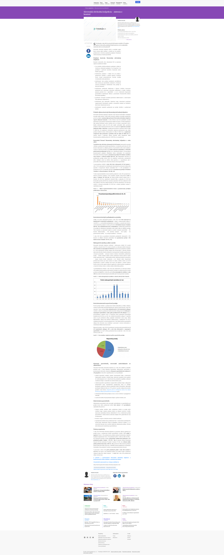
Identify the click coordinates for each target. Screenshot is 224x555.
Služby (137, 2)
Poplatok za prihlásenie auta (103, 544)
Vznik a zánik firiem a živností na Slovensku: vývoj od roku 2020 (110, 510)
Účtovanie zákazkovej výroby (123, 37)
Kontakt (129, 539)
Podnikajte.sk (101, 551)
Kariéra (128, 537)
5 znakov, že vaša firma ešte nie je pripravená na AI (110, 526)
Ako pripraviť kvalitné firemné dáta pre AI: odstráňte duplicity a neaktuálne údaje (112, 523)
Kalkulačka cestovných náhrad (104, 537)
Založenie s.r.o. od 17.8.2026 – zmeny (111, 513)
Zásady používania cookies (116, 551)
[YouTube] (93, 537)
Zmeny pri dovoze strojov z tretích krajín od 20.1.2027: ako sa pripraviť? (101, 499)
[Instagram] (90, 537)
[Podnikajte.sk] (88, 3)
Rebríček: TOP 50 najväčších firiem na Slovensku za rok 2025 (92, 523)
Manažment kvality (111, 467)
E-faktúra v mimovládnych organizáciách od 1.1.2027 (130, 513)
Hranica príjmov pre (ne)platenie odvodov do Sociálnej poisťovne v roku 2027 (130, 510)
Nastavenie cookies (136, 551)
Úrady (114, 535)
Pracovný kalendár (102, 546)
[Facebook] (87, 537)
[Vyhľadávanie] (133, 3)
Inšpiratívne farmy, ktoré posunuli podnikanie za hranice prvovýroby (91, 509)
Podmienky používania (126, 551)
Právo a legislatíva (89, 8)
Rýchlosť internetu (102, 541)
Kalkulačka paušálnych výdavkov (104, 539)
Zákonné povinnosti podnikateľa (101, 8)
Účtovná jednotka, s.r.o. (95, 479)
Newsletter (115, 537)
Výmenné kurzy (101, 542)
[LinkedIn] (85, 537)
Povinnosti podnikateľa (99, 467)
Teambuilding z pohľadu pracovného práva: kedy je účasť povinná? (129, 526)
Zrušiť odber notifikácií (87, 552)
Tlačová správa (137, 487)
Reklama (129, 535)
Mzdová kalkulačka (102, 535)
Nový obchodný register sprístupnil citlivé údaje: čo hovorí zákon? (130, 523)
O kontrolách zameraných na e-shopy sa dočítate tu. (106, 462)
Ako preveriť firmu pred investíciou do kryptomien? (92, 526)
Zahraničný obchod (97, 495)
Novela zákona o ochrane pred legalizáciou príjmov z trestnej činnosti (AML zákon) (131, 499)
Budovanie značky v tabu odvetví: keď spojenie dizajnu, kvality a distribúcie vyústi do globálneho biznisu (92, 513)
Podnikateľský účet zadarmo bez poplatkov (126, 33)
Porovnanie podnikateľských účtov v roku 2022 (127, 31)
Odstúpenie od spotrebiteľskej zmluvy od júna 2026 (101, 491)
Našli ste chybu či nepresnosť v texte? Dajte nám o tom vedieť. (105, 469)
